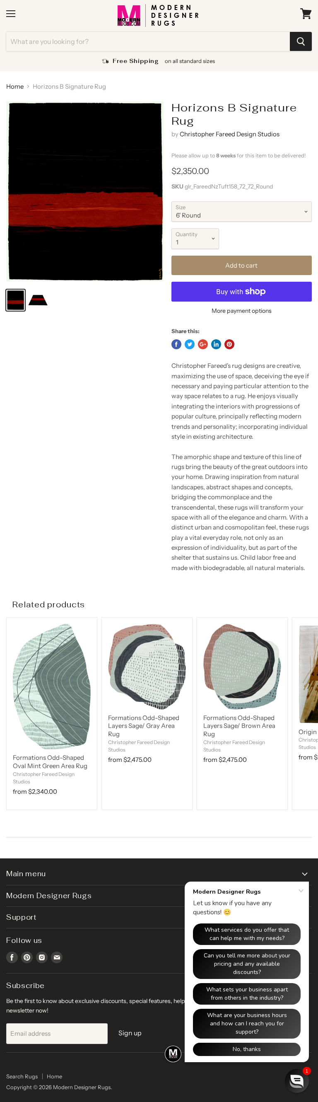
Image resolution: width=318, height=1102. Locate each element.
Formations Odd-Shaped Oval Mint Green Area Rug (50, 762)
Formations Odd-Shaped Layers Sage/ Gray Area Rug (143, 726)
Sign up (130, 1033)
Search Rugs (22, 1076)
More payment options (242, 310)
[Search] (301, 41)
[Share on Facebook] (176, 344)
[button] (297, 1081)
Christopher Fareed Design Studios (229, 134)
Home (15, 86)
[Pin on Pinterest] (229, 344)
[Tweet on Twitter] (190, 344)
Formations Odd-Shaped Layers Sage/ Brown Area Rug (239, 726)
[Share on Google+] (203, 344)
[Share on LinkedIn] (216, 344)
